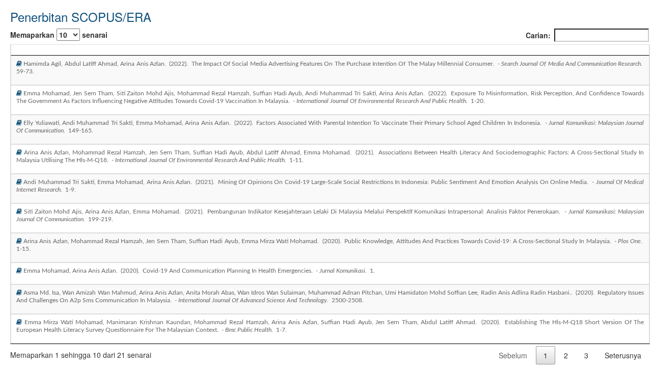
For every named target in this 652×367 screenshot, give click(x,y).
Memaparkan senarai (58, 35)
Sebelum (513, 355)
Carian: (538, 35)
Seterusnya (623, 355)
